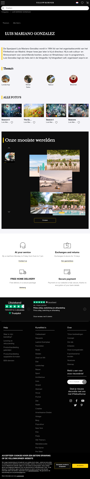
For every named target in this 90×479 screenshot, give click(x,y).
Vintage (38, 417)
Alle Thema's (40, 440)
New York (39, 428)
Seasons (72, 120)
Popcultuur (39, 424)
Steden (38, 354)
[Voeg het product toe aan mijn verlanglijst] (12, 122)
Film (37, 432)
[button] (8, 147)
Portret (38, 397)
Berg (37, 420)
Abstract (38, 389)
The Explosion (30, 120)
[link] (45, 2)
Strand (38, 385)
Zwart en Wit (40, 358)
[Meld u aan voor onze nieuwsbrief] (84, 382)
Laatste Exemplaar (42, 342)
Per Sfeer (39, 452)
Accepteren (80, 465)
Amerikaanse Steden (43, 413)
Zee (36, 401)
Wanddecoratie (41, 444)
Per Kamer (39, 448)
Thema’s (6, 23)
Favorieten (39, 346)
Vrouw (37, 393)
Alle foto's (16, 23)
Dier (37, 362)
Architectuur (40, 377)
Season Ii (6, 120)
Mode (37, 350)
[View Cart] (87, 3)
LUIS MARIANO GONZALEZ (21, 12)
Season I (50, 120)
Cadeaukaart (40, 334)
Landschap (39, 366)
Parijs (37, 436)
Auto (37, 381)
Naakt (37, 405)
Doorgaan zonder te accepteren (62, 465)
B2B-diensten (9, 361)
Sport (37, 373)
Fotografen (5, 12)
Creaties (38, 409)
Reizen (38, 370)
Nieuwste (39, 338)
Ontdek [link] (45, 220)
